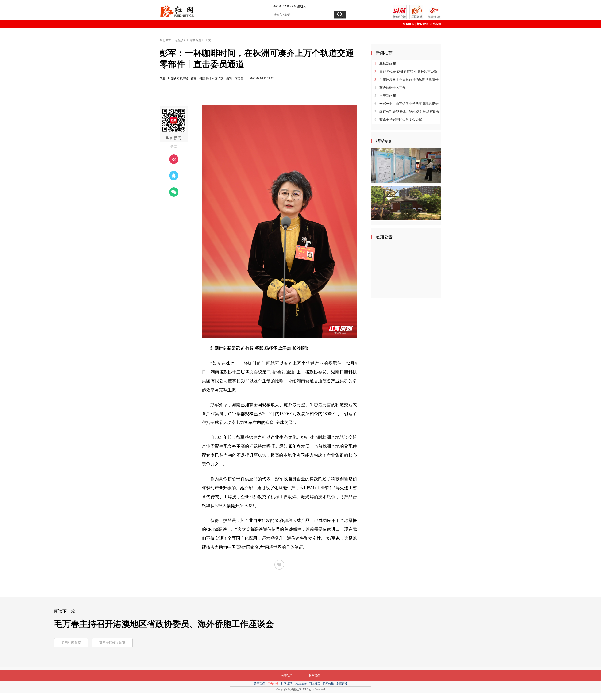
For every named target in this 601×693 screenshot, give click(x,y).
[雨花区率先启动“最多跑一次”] (406, 165)
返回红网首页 (71, 643)
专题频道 (180, 40)
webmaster (301, 683)
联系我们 (314, 675)
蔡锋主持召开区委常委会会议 (398, 119)
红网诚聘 (286, 683)
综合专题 (195, 40)
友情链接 (341, 683)
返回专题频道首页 (112, 643)
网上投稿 (314, 683)
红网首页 (409, 24)
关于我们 (287, 675)
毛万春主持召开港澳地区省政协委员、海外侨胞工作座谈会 (164, 624)
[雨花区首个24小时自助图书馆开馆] (406, 202)
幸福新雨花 (385, 63)
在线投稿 (435, 24)
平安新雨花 (385, 95)
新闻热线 (422, 24)
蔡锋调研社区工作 (390, 87)
